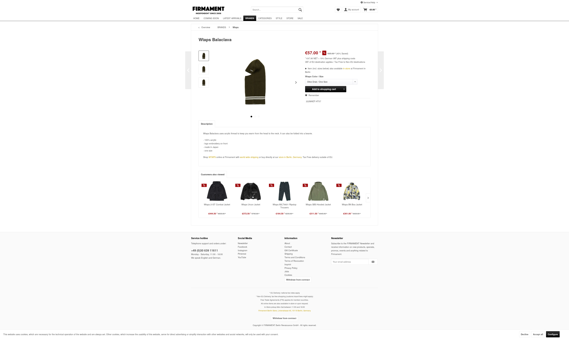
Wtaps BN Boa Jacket (352, 204)
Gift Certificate (291, 250)
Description (207, 123)
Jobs (286, 271)
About (287, 243)
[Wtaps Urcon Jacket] (250, 191)
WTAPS (212, 157)
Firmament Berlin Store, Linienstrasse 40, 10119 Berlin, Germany (284, 310)
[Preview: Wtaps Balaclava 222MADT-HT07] (204, 56)
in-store (346, 68)
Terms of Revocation (294, 260)
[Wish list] (338, 10)
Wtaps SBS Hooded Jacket (318, 204)
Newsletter (243, 243)
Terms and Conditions (294, 257)
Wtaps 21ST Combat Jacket (217, 204)
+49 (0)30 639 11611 (204, 250)
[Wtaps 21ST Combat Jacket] (217, 191)
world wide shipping (249, 157)
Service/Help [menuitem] (369, 2)
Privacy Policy (290, 267)
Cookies (288, 274)
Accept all (538, 334)
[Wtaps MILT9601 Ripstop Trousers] (284, 191)
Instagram (242, 250)
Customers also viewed (212, 174)
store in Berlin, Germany (290, 157)
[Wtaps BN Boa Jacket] (352, 191)
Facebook (242, 246)
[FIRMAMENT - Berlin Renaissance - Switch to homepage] (208, 10)
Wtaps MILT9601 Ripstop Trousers (284, 206)
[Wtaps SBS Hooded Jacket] (318, 191)
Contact (288, 246)
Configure (553, 334)
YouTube (242, 257)
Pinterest (242, 253)
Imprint (287, 264)
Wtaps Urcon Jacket (250, 204)
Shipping (288, 253)
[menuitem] (277, 10)
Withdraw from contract (298, 279)
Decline (524, 334)
